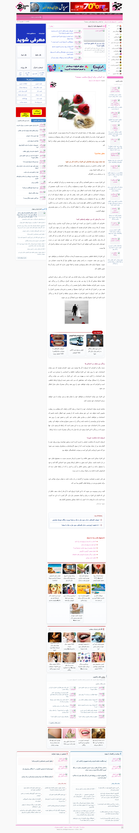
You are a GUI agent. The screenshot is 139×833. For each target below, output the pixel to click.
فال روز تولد (27, 73)
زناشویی (120, 21)
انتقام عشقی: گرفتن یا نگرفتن (87, 551)
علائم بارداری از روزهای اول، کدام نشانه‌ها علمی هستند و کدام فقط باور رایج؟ (59, 694)
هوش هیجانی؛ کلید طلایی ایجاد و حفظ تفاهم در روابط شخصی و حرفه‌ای (115, 261)
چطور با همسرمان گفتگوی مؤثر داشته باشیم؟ (115, 120)
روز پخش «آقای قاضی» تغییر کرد (57, 794)
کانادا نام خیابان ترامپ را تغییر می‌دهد (36, 249)
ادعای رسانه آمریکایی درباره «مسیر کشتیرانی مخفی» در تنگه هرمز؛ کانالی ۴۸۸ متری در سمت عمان (89, 769)
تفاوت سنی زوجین (91, 558)
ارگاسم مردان (34, 182)
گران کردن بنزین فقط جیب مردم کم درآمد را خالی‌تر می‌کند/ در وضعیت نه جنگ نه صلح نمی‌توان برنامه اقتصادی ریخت (83, 812)
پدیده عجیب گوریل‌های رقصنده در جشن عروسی (33, 230)
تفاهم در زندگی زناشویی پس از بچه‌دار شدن (115, 108)
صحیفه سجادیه (23, 102)
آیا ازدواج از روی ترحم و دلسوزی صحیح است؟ (62, 48)
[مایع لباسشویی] (76, 68)
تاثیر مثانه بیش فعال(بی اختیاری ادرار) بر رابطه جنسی (59, 688)
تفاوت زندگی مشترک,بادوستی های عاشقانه (84, 554)
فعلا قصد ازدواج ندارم (33, 141)
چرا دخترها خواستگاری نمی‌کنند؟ (30, 187)
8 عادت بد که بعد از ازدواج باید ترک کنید (85, 541)
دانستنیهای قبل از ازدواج (110, 21)
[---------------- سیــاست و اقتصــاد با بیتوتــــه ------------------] (112, 754)
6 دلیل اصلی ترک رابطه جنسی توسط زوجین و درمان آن (59, 700)
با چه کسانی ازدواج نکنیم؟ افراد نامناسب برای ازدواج (62, 37)
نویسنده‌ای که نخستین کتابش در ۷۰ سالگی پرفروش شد (37, 769)
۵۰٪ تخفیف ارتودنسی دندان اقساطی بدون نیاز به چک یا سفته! (80, 525)
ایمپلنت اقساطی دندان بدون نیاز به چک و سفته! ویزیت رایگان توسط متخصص (75, 520)
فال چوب (34, 73)
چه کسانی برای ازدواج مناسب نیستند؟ (90, 77)
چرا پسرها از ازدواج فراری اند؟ (30, 161)
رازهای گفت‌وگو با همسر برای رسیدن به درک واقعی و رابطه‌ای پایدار (115, 188)
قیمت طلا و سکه (38, 87)
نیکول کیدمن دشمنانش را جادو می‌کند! (36, 234)
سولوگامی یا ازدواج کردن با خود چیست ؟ (62, 42)
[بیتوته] (22, 11)
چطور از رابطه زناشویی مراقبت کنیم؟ (88, 716)
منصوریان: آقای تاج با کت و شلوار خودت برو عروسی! (55, 811)
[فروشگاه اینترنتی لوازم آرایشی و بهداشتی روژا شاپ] (89, 7)
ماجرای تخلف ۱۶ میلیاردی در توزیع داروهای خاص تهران (32, 222)
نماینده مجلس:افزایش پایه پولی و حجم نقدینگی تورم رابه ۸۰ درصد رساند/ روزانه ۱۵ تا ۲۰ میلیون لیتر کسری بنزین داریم (27, 214)
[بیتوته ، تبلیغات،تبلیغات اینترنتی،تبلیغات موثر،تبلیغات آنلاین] (31, 43)
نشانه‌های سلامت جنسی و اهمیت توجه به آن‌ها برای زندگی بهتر (115, 247)
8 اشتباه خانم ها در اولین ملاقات (30, 151)
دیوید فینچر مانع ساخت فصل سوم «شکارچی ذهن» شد (32, 788)
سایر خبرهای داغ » (21, 257)
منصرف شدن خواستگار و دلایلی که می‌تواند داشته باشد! (61, 53)
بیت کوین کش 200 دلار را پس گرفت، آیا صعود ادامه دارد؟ (31, 237)
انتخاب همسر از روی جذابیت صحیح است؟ (84, 548)
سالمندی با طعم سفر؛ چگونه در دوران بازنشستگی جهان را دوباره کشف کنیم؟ (115, 203)
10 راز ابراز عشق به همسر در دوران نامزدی (27, 125)
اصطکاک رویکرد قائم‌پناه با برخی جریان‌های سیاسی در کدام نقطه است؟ (83, 819)
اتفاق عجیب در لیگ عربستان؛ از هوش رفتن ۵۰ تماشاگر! (31, 805)
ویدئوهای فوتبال (23, 87)
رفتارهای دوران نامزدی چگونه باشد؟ (60, 716)
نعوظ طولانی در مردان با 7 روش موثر (88, 694)
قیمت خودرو (39, 83)
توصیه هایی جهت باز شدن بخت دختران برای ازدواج (27, 166)
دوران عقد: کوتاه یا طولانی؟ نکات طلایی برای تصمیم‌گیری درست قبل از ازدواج (115, 148)
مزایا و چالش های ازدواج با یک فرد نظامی (28, 130)
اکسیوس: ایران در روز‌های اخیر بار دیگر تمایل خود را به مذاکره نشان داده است (89, 777)
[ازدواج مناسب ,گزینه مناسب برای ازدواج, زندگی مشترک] (76, 110)
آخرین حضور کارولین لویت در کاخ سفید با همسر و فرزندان (108, 788)
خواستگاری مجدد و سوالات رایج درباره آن (62, 57)
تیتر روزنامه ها (38, 102)
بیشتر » (51, 26)
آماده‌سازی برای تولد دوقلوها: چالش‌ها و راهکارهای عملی (115, 161)
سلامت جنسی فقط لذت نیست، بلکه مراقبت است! (115, 95)
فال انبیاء (23, 55)
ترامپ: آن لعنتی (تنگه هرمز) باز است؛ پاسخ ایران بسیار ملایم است (109, 819)
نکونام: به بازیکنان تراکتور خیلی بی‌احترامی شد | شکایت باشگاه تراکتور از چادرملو (30, 811)
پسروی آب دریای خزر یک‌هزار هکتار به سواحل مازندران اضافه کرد (109, 812)
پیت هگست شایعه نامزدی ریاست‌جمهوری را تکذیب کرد (91, 761)
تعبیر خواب (20, 73)
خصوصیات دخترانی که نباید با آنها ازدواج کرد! (28, 146)
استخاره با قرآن (38, 67)
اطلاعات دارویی (23, 83)
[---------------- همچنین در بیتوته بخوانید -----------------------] (59, 754)
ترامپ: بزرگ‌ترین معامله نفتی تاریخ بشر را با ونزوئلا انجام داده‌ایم (108, 805)
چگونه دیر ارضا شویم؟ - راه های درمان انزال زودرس (59, 711)
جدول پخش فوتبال (22, 94)
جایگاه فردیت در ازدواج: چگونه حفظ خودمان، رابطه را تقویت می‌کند (115, 174)
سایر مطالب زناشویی (55, 722)
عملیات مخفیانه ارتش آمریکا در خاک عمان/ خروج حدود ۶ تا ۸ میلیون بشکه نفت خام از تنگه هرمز (31, 244)
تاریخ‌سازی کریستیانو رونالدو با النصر (56, 805)
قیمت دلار (39, 91)
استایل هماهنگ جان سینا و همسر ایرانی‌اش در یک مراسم (37, 776)
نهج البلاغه (24, 98)
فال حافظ (38, 55)
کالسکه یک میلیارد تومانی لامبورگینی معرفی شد (32, 800)
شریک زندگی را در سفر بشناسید (61, 706)
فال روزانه (24, 67)
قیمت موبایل (39, 94)
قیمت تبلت (39, 98)
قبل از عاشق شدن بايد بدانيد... (30, 172)
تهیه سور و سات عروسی (32, 135)
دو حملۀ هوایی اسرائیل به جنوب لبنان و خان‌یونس (33, 219)
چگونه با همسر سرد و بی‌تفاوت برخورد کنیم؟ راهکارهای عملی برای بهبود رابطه (115, 232)
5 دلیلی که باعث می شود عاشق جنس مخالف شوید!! (88, 688)
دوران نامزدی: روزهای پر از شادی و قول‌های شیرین (27, 177)
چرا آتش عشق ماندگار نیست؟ (30, 198)
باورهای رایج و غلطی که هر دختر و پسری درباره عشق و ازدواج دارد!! (62, 32)
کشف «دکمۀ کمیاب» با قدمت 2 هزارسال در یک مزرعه (55, 800)
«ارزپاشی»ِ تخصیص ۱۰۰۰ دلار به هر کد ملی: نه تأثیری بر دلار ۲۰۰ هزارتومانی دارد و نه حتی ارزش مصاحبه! (83, 796)
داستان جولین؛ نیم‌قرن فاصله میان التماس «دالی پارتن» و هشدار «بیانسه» (31, 253)
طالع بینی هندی (41, 73)
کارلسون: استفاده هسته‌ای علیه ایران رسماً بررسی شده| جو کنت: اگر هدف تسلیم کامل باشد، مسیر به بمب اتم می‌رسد (31, 226)
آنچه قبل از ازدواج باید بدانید (88, 545)
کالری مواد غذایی (22, 91)
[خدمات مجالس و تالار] (31, 116)
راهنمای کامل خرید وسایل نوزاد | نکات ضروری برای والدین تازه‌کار (115, 217)
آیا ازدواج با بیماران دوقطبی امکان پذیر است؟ (88, 700)
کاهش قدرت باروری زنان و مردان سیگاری (35, 240)
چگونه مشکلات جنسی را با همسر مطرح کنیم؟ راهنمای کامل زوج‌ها (115, 133)
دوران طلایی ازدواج (33, 193)
